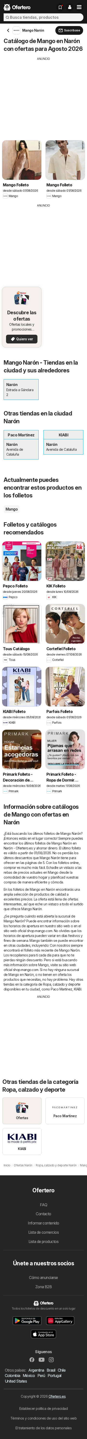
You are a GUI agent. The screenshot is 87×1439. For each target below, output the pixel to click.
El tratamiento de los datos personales (43, 1428)
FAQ (43, 1204)
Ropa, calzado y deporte (61, 984)
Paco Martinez (61, 989)
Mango (12, 509)
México (29, 1375)
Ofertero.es (57, 1396)
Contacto (43, 1213)
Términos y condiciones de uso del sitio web (43, 1418)
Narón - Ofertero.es (18, 848)
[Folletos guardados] (60, 7)
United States (16, 1381)
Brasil (51, 1370)
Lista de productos (44, 1241)
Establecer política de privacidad (43, 1408)
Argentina (36, 1370)
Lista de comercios (43, 1232)
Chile (61, 1370)
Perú (41, 1375)
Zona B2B (43, 1286)
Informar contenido (43, 1223)
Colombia (12, 1375)
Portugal (54, 1375)
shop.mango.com (39, 931)
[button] (69, 7)
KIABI (77, 989)
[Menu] (79, 7)
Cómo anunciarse (43, 1277)
